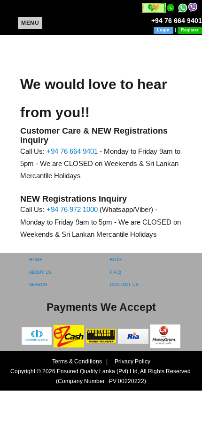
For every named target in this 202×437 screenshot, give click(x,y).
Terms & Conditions (77, 361)
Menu (30, 23)
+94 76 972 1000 (72, 209)
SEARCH (38, 284)
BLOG (116, 259)
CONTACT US (124, 284)
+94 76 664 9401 (72, 151)
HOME (35, 259)
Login (163, 30)
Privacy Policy (129, 361)
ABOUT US (40, 272)
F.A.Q (115, 272)
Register (190, 30)
